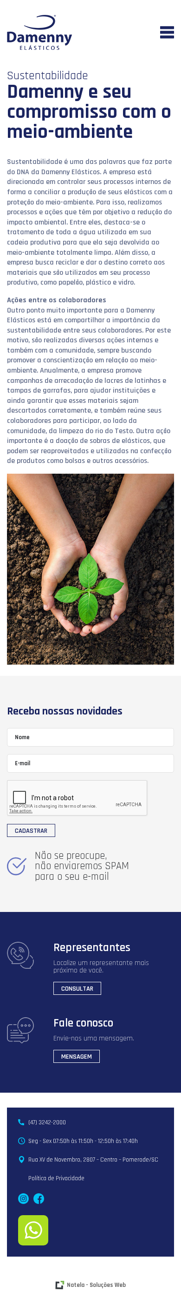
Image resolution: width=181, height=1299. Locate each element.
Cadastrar (31, 831)
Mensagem (76, 1057)
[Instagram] (23, 1199)
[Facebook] (38, 1199)
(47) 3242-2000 (47, 1122)
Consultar (77, 989)
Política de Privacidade (56, 1178)
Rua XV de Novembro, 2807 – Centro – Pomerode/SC (93, 1159)
